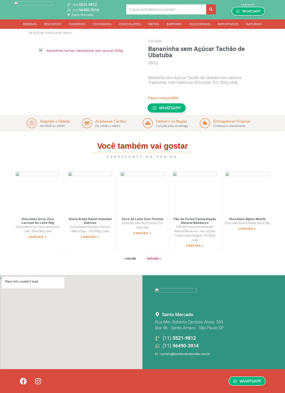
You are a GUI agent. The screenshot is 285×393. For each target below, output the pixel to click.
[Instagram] (38, 381)
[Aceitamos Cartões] (87, 123)
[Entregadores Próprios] (205, 123)
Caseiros (77, 24)
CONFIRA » (38, 237)
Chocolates (130, 24)
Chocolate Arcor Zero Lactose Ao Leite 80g (37, 221)
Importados (228, 24)
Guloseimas (199, 24)
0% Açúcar (36, 33)
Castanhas (102, 24)
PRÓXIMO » (154, 258)
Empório (174, 24)
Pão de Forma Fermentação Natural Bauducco (195, 221)
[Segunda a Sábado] (32, 123)
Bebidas (30, 24)
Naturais (254, 24)
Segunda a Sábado (55, 121)
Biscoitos (52, 24)
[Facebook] (23, 381)
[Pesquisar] (211, 9)
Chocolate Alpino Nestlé (247, 219)
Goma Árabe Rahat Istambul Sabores (90, 221)
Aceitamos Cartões (111, 121)
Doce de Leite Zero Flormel (142, 219)
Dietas (153, 24)
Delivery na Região (171, 121)
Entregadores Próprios (231, 121)
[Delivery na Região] (148, 123)
